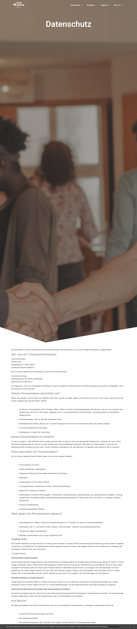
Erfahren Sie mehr (113, 626)
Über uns (117, 5)
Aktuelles (90, 5)
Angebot (104, 5)
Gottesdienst (75, 5)
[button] (133, 626)
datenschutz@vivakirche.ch (21, 382)
